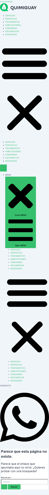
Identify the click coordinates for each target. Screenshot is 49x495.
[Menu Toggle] (3, 168)
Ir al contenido (6, 1)
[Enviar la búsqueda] (4, 486)
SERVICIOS (10, 15)
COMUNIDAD (11, 28)
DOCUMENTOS (12, 31)
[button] (24, 88)
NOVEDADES (11, 34)
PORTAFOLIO (11, 19)
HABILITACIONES (13, 25)
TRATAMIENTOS (12, 22)
